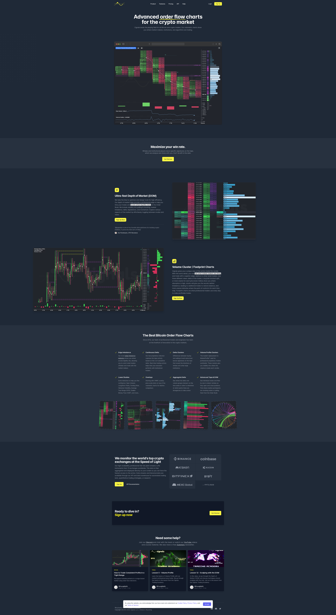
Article (116, 570)
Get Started (168, 159)
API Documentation (132, 484)
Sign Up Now (120, 220)
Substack (181, 545)
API (178, 4)
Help (184, 4)
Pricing (171, 4)
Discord (149, 542)
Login (210, 4)
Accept (207, 604)
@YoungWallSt (123, 586)
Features (162, 4)
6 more (211, 485)
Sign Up (218, 4)
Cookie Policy (182, 603)
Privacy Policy (192, 603)
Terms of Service (132, 605)
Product (153, 4)
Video (154, 570)
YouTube (188, 542)
